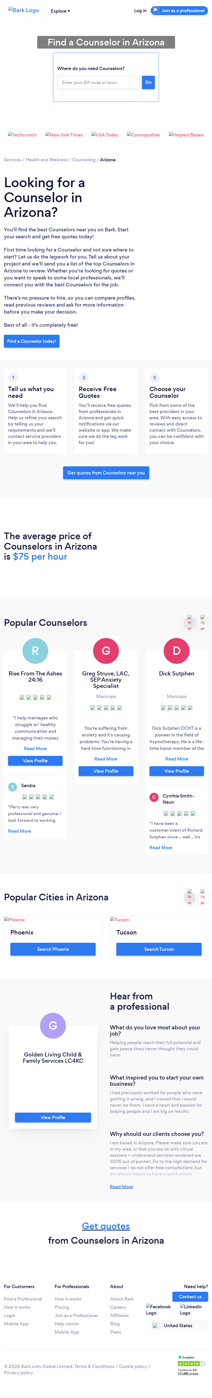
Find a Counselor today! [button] (31, 341)
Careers (118, 1307)
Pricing (62, 1307)
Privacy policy (18, 1373)
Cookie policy (133, 1366)
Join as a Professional (76, 1315)
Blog (115, 1324)
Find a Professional (23, 1299)
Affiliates (119, 1315)
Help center (67, 1324)
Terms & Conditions (94, 1366)
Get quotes (106, 1226)
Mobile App (16, 1324)
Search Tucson (159, 949)
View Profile (35, 761)
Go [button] (148, 82)
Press (115, 1332)
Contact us (190, 1297)
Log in (140, 10)
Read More (121, 1187)
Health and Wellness (47, 160)
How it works (17, 1307)
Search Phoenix (53, 949)
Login (9, 1315)
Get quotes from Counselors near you (106, 473)
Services (12, 160)
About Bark (122, 1299)
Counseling (84, 160)
